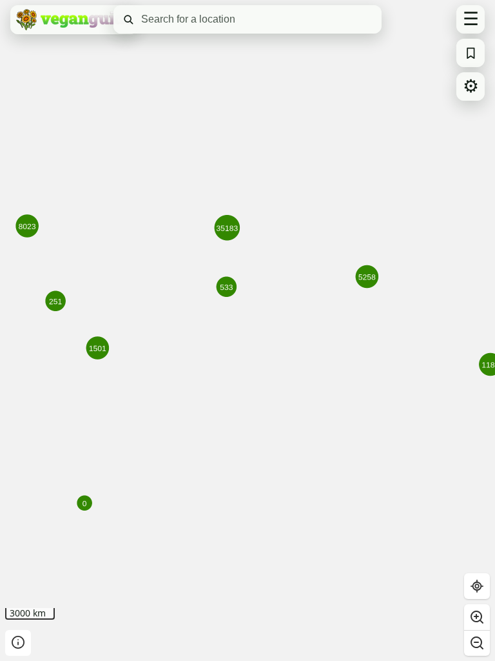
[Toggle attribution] (18, 643)
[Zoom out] (477, 643)
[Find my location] (477, 586)
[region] (247, 330)
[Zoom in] (477, 617)
